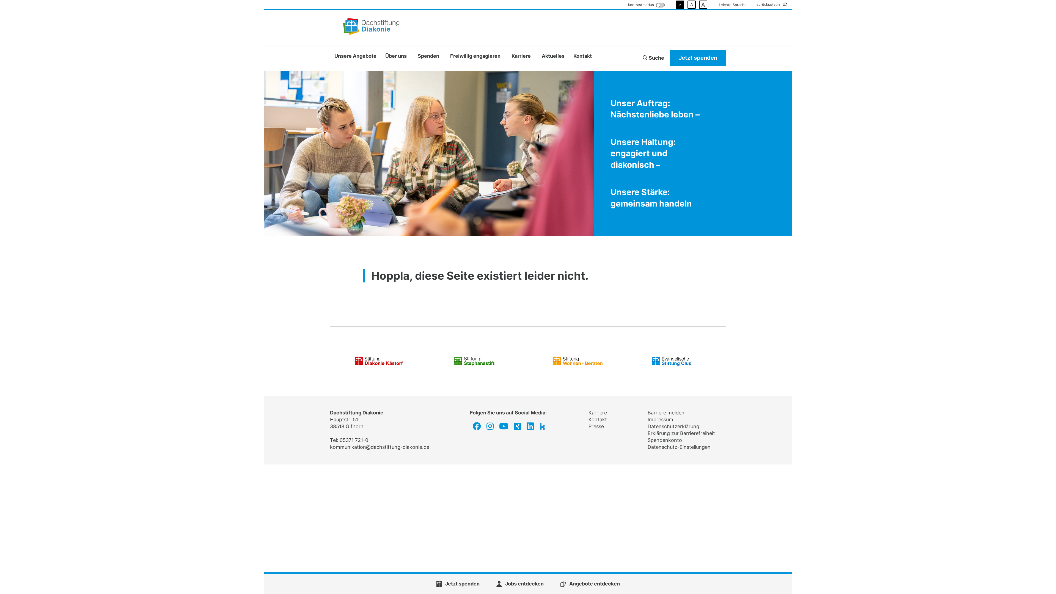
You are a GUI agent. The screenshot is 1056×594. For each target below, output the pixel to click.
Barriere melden (666, 413)
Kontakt (582, 56)
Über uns (396, 56)
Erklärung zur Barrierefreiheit (681, 433)
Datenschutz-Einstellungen (679, 447)
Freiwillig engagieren (475, 56)
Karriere (521, 56)
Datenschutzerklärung (673, 426)
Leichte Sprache (733, 4)
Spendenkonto (665, 440)
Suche (656, 58)
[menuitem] (355, 56)
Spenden (428, 56)
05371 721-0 (354, 440)
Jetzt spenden (698, 57)
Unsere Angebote (355, 56)
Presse (596, 426)
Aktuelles (553, 56)
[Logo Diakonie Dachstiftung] (371, 27)
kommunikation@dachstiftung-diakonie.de (379, 447)
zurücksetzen (769, 4)
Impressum (660, 419)
